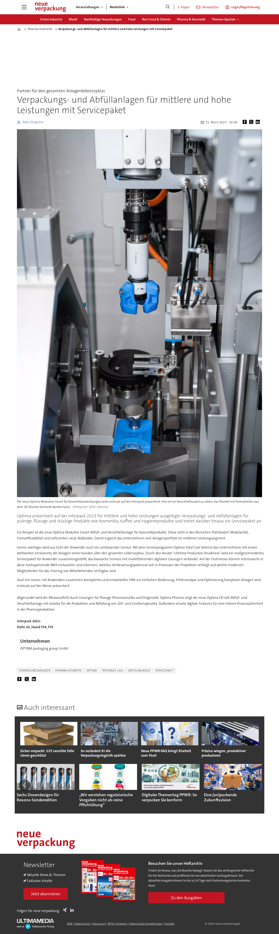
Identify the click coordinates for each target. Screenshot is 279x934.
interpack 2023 (112, 670)
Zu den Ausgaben (186, 897)
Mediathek (117, 7)
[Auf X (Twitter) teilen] (252, 122)
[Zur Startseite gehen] (50, 7)
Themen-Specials (223, 19)
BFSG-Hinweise (117, 923)
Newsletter (210, 7)
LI (73, 910)
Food (131, 19)
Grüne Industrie (51, 19)
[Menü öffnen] (24, 7)
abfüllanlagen (139, 670)
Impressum (99, 923)
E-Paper (184, 7)
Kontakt (169, 923)
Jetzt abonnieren (45, 893)
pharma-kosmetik (68, 670)
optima (92, 670)
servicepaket (164, 670)
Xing (66, 910)
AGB (69, 923)
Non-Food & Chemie (156, 19)
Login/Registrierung (245, 7)
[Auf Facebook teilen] (245, 122)
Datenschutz (82, 923)
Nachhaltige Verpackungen (103, 19)
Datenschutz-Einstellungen (146, 923)
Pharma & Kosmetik (191, 19)
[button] (24, 785)
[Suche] (168, 7)
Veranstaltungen (87, 7)
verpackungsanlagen (34, 670)
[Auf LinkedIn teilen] (259, 122)
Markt (73, 19)
